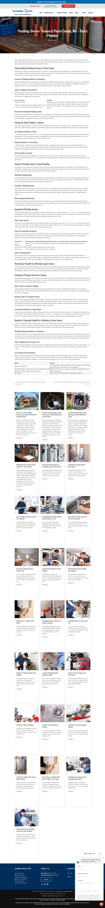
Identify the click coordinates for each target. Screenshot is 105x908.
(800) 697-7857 (55, 875)
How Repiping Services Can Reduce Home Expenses (77, 570)
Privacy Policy (59, 891)
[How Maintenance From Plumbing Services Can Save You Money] (27, 817)
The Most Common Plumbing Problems (50, 726)
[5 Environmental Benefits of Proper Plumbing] (52, 557)
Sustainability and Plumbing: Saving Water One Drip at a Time (51, 518)
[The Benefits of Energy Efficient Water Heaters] (78, 453)
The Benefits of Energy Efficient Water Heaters (76, 466)
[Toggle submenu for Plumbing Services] (54, 13)
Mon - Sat (69, 873)
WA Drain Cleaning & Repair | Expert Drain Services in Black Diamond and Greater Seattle (52, 415)
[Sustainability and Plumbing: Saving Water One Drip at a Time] (52, 505)
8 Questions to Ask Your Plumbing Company (77, 726)
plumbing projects (63, 359)
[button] (42, 884)
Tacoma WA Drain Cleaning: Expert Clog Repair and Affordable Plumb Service (77, 415)
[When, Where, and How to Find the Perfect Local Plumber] (78, 505)
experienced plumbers (23, 84)
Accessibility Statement (68, 891)
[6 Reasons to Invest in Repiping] (27, 713)
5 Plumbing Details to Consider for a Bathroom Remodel (52, 622)
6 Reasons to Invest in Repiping (24, 725)
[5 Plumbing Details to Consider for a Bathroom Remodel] (52, 609)
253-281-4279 (34, 6)
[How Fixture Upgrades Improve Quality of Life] (27, 557)
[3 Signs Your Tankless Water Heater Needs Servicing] (21, 765)
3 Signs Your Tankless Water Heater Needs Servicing (26, 778)
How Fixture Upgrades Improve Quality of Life (24, 570)
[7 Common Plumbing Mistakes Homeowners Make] (52, 661)
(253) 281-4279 (52, 873)
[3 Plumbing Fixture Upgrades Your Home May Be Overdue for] (78, 765)
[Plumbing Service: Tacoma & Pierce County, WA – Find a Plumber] (26, 453)
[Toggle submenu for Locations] (94, 13)
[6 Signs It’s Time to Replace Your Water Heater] (78, 661)
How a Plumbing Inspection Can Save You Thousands (26, 518)
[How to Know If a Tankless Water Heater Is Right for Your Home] (49, 765)
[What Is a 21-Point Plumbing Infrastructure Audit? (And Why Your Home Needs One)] (27, 401)
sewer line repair (72, 212)
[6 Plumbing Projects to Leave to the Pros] (78, 609)
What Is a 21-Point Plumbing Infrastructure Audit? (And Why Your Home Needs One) (26, 415)
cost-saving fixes (48, 314)
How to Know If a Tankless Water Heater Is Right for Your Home (51, 778)
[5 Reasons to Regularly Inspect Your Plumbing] (27, 661)
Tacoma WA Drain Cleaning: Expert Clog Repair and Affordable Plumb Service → (71, 383)
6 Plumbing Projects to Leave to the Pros (78, 622)
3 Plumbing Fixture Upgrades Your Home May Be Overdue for (77, 778)
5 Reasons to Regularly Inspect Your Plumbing (26, 674)
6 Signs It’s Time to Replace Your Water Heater (77, 674)
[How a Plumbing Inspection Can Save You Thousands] (27, 505)
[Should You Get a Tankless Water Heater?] (24, 609)
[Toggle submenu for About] (79, 13)
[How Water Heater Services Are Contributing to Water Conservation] (52, 453)
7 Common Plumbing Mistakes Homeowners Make (50, 674)
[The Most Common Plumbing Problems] (52, 713)
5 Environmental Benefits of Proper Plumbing (51, 570)
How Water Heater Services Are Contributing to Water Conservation (51, 466)
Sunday (69, 876)
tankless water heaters (70, 223)
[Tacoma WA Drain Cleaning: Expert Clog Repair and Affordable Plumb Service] (78, 401)
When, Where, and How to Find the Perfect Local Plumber (77, 518)
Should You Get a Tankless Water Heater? (25, 622)
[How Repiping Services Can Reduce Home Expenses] (78, 557)
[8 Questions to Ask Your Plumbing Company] (78, 713)
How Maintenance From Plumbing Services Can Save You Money (25, 830)
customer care (38, 134)
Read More (19, 438)
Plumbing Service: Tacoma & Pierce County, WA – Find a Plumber (26, 466)
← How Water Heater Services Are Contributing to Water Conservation (30, 383)
